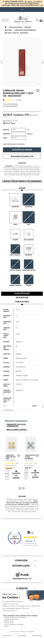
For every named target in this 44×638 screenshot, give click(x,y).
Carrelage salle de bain (7, 400)
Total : (5, 138)
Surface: (6, 130)
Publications (22, 302)
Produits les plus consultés (16, 425)
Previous (20, 488)
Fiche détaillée (22, 294)
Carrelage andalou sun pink (10, 457)
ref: (4, 106)
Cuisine (18, 380)
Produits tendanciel (16, 421)
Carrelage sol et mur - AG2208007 (30, 457)
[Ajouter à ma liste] (37, 91)
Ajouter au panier (22, 150)
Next (23, 488)
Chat (9, 511)
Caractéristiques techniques (14, 144)
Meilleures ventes (17, 430)
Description (22, 298)
